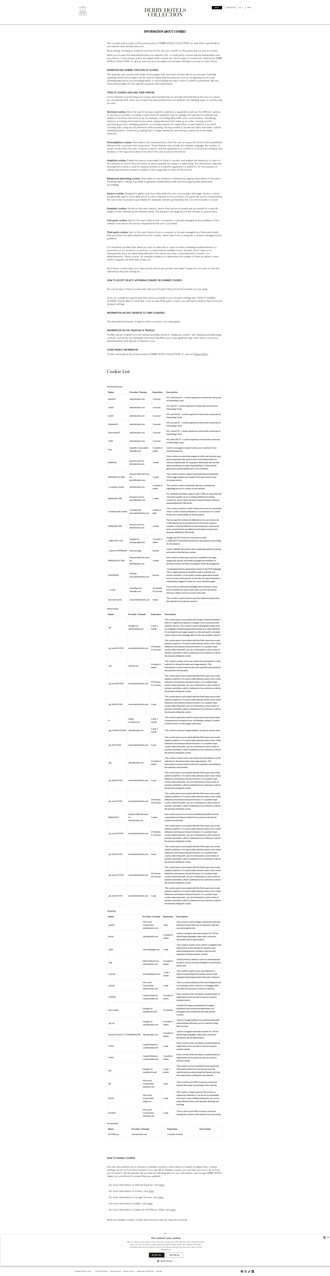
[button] (165, 1261)
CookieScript (135, 510)
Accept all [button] (157, 1255)
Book (217, 7)
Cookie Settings (101, 1271)
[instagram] (245, 1272)
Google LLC (134, 539)
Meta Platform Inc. (151, 961)
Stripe (131, 719)
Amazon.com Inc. (137, 461)
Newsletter (230, 7)
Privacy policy (129, 1271)
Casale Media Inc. (150, 995)
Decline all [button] (174, 1255)
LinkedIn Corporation (138, 448)
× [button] (328, 1237)
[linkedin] (253, 1272)
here (161, 1185)
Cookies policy (115, 1271)
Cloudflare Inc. (135, 588)
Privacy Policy (201, 354)
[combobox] (324, 1237)
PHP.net (133, 573)
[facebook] (242, 1272)
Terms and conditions (145, 1271)
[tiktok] (249, 1272)
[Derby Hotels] (83, 10)
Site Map (159, 1271)
